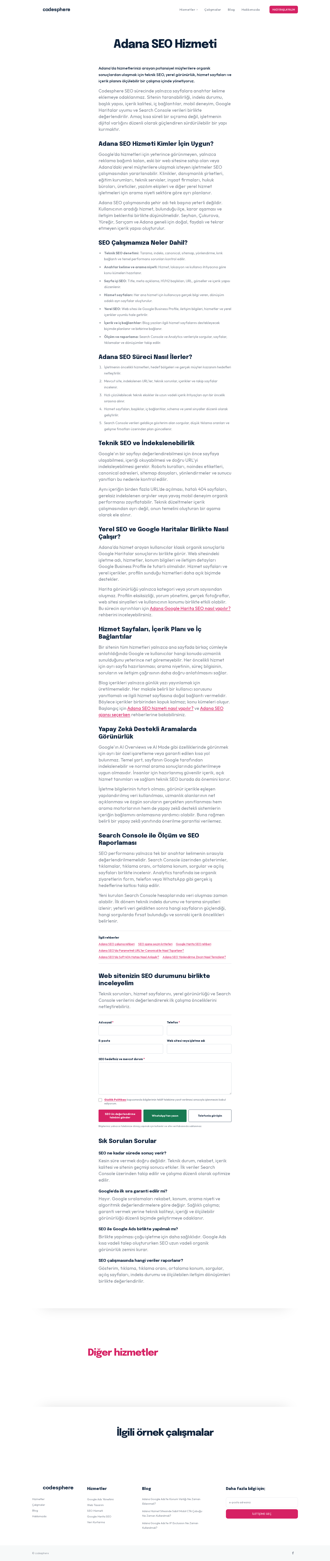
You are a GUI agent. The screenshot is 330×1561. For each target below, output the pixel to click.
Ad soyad (106, 1022)
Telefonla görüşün (210, 1115)
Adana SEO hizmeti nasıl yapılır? (160, 708)
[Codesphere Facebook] (293, 1553)
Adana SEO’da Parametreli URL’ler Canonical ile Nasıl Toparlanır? (141, 950)
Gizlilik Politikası (115, 1099)
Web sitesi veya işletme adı (186, 1041)
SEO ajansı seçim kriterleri (155, 944)
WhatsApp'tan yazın (165, 1115)
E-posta (104, 1041)
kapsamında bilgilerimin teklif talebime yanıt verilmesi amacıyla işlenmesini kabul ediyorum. (165, 1101)
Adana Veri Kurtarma (214, 1368)
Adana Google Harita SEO (165, 1368)
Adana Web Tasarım (105, 1377)
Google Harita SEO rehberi (193, 944)
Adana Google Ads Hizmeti (111, 1368)
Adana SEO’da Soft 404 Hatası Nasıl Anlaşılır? (129, 957)
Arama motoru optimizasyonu (155, 1377)
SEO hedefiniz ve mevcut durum (122, 1059)
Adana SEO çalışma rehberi (117, 944)
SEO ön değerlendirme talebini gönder (120, 1115)
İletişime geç (262, 1514)
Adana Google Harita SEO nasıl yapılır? (190, 608)
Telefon (173, 1022)
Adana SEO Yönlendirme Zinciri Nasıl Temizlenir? (194, 957)
